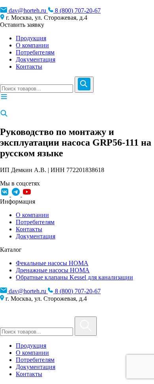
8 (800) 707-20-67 (77, 10)
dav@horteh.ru (27, 10)
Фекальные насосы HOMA (52, 263)
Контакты (29, 66)
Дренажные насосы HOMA (53, 270)
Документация (35, 59)
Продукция (31, 38)
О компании (32, 45)
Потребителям (35, 52)
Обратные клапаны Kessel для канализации (74, 277)
